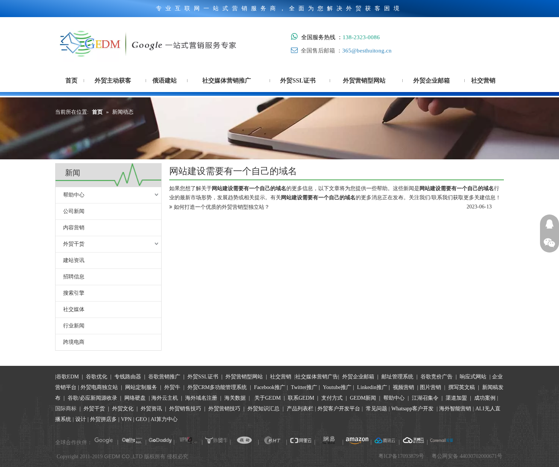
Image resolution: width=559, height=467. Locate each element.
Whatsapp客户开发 (412, 408)
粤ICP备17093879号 (401, 456)
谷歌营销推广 (164, 377)
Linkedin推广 (372, 387)
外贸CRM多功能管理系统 (217, 387)
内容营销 (73, 227)
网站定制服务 (141, 387)
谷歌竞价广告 (436, 377)
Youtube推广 (337, 387)
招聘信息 (73, 277)
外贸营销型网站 (244, 377)
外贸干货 (73, 244)
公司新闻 (73, 211)
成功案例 (485, 398)
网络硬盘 (135, 398)
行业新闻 (73, 326)
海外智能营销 (455, 408)
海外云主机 (164, 398)
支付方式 (332, 398)
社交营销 (280, 377)
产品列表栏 (300, 408)
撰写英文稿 (461, 387)
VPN (126, 419)
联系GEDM (301, 398)
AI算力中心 (164, 419)
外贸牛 (172, 387)
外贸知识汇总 (264, 408)
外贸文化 (122, 408)
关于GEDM (267, 398)
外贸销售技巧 (185, 408)
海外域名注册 (201, 398)
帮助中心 (73, 195)
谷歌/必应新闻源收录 (92, 398)
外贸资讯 (151, 408)
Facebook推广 (269, 387)
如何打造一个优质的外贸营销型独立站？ (222, 207)
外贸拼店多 (103, 419)
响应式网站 (473, 377)
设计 (80, 419)
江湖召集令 (425, 398)
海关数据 (235, 398)
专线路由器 (127, 377)
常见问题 (376, 408)
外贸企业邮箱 (359, 377)
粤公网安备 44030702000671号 (467, 456)
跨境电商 (73, 342)
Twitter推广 (304, 387)
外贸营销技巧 (224, 408)
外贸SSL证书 (202, 377)
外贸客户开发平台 (339, 408)
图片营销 (430, 387)
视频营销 (403, 387)
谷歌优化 (96, 377)
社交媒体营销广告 (316, 377)
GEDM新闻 (362, 398)
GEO (140, 419)
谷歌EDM (67, 377)
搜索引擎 (73, 293)
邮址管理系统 (397, 377)
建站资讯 (73, 260)
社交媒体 (73, 309)
